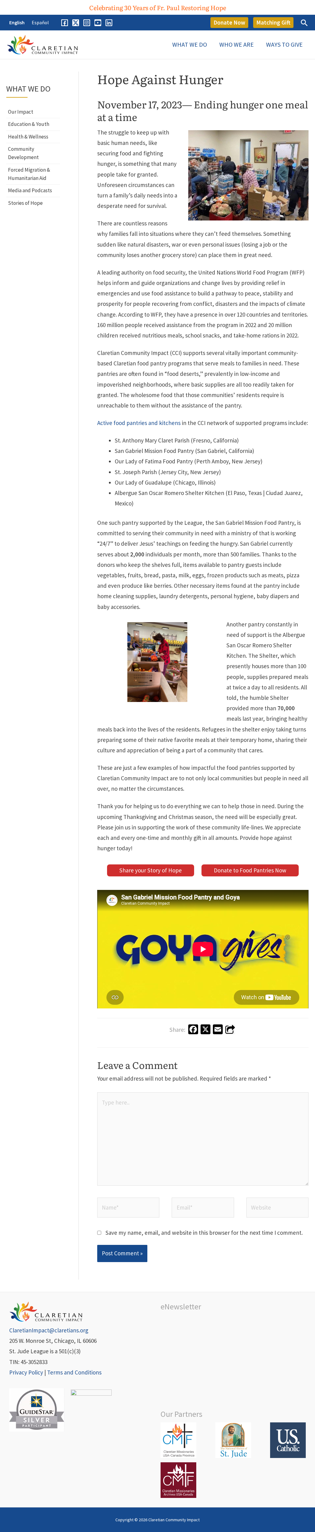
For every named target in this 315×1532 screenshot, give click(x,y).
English (17, 22)
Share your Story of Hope (150, 870)
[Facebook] (64, 22)
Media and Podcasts (30, 190)
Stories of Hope (25, 203)
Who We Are (236, 44)
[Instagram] (86, 22)
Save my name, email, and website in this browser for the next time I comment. (204, 1232)
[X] (75, 22)
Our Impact (20, 111)
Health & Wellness (28, 136)
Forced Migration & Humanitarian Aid (29, 173)
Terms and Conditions (74, 1372)
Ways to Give (284, 44)
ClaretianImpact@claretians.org (48, 1330)
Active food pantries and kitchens (139, 423)
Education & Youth (28, 124)
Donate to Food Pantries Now (250, 870)
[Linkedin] (109, 22)
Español (40, 22)
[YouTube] (97, 22)
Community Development (23, 153)
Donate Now (229, 22)
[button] (157, 7)
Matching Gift (273, 22)
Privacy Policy (26, 1372)
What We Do (189, 44)
